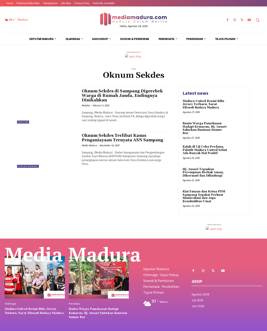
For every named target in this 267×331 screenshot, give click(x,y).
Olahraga (10, 303)
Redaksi (86, 105)
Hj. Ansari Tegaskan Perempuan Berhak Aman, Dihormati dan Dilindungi (203, 172)
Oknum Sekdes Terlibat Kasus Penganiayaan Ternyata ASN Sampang (122, 138)
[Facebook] (227, 20)
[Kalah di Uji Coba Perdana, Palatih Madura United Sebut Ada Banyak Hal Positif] (237, 152)
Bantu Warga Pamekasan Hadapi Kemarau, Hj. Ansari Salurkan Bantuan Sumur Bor (205, 128)
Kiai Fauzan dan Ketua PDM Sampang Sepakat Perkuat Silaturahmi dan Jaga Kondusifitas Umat (204, 196)
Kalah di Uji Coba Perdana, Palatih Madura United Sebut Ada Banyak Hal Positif (205, 150)
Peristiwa (23, 122)
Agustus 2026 (200, 294)
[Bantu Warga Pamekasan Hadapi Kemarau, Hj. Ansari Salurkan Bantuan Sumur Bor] (237, 129)
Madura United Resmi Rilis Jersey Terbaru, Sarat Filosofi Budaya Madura (203, 104)
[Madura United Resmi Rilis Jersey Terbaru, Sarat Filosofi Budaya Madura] (237, 107)
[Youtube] (249, 20)
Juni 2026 (198, 306)
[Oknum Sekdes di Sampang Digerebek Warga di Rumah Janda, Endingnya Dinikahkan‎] (47, 105)
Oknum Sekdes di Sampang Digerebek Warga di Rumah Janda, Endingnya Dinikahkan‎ (122, 96)
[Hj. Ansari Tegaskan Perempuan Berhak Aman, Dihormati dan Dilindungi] (237, 175)
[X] (242, 20)
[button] (257, 20)
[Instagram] (234, 20)
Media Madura (89, 145)
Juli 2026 (197, 300)
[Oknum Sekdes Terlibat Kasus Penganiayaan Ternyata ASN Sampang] (47, 149)
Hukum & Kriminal (28, 166)
